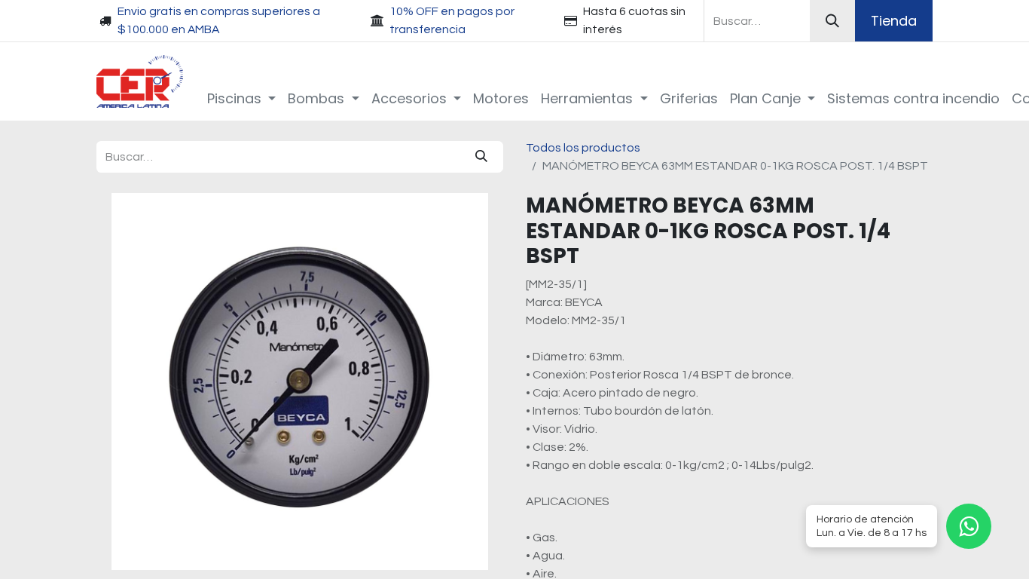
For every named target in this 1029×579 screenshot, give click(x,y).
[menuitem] (241, 98)
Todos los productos (583, 148)
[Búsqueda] (832, 20)
